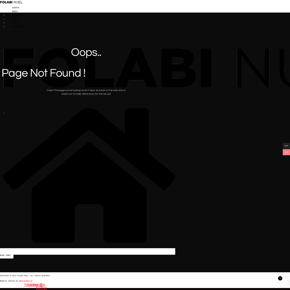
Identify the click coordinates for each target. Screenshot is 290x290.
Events (15, 8)
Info (14, 23)
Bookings (16, 26)
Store (15, 19)
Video (15, 15)
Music (15, 11)
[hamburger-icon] (287, 8)
